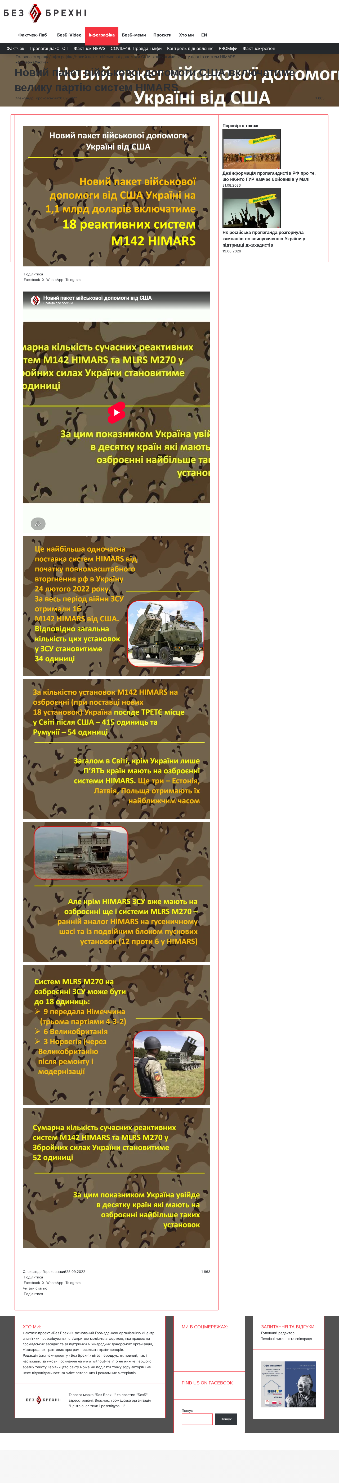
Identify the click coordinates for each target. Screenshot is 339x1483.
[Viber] (27, 1299)
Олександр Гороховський (36, 98)
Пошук (187, 1410)
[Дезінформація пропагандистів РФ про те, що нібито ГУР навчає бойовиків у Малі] (251, 167)
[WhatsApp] (25, 1299)
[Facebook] (23, 1299)
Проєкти (162, 35)
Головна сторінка (32, 56)
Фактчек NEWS (89, 48)
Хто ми (186, 35)
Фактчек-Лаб (32, 35)
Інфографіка (102, 35)
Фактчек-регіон (259, 48)
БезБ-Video (69, 35)
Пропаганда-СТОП (49, 48)
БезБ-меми (134, 35)
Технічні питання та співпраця (286, 1339)
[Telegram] (26, 1299)
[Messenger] (2, 1436)
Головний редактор (278, 1333)
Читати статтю (35, 1288)
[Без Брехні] (45, 13)
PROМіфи (228, 48)
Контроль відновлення (190, 48)
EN (204, 35)
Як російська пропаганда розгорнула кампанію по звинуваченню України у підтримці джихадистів (263, 239)
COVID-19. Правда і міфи (136, 48)
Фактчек (15, 48)
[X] (24, 1299)
